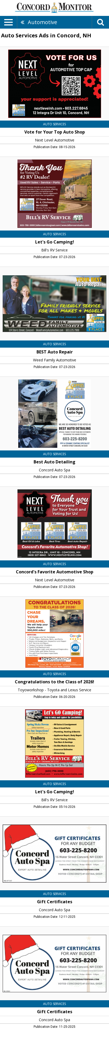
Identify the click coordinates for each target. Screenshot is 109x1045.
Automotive (42, 22)
